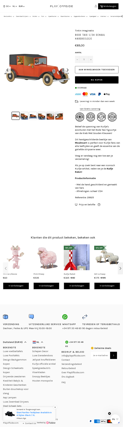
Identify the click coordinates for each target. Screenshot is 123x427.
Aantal (78, 53)
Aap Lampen (9, 397)
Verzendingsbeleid (72, 364)
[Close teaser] (109, 413)
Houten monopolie (42, 380)
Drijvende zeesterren (14, 376)
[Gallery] (37, 75)
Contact (66, 359)
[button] (14, 6)
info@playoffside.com (73, 355)
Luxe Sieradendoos (42, 355)
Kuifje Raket (69, 274)
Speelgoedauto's (41, 368)
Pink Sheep (38, 274)
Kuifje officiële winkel (44, 363)
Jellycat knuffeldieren (44, 359)
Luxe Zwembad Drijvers (16, 401)
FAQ (64, 382)
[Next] (67, 70)
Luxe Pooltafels (11, 355)
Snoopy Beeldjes (41, 376)
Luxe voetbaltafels (13, 351)
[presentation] (5, 268)
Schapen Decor (40, 351)
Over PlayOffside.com (73, 372)
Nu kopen (97, 80)
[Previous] (7, 70)
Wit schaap (99, 274)
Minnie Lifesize (10, 274)
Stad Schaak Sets (12, 405)
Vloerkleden (38, 372)
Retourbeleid (69, 368)
